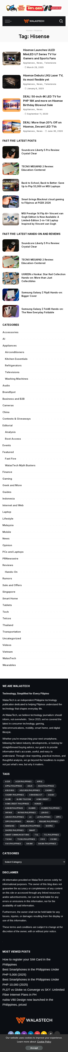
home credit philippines (17, 804)
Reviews (7, 565)
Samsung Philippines (30, 826)
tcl (36, 835)
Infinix (8, 813)
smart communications (17, 835)
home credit (42, 799)
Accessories (10, 332)
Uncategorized (11, 638)
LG (30, 817)
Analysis (10, 432)
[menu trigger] (9, 21)
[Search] (61, 21)
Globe (8, 799)
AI (3, 338)
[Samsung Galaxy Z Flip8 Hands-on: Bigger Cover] (10, 295)
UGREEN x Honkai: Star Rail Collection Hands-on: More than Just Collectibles (43, 278)
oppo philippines (13, 821)
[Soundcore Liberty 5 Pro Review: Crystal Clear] (10, 152)
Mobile (6, 531)
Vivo (42, 839)
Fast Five (10, 458)
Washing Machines (16, 378)
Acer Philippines (23, 781)
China (5, 412)
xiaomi (29, 844)
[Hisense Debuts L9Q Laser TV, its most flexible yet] (11, 82)
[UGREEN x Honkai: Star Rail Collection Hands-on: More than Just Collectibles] (10, 278)
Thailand (7, 625)
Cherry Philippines (14, 795)
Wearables (9, 665)
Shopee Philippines (14, 830)
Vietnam (7, 651)
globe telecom (24, 799)
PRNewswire (10, 558)
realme (30, 821)
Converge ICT (35, 795)
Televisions (50, 63)
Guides (6, 492)
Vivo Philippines (13, 844)
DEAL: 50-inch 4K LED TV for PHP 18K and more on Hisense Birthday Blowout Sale (43, 100)
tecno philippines (26, 839)
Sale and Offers (12, 585)
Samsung (9, 826)
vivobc (53, 839)
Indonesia (8, 498)
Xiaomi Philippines (47, 844)
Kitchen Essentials (16, 358)
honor (37, 804)
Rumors (7, 578)
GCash (51, 795)
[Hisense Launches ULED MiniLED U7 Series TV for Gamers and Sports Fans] (11, 58)
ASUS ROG (9, 790)
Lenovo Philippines (14, 817)
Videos (6, 645)
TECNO (8, 839)
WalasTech (9, 658)
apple (39, 781)
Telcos (6, 618)
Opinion (7, 545)
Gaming (7, 478)
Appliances (29, 63)
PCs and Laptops (13, 551)
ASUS (30, 786)
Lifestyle (7, 518)
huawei (32, 808)
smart (32, 830)
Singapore (8, 591)
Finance (7, 471)
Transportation (11, 631)
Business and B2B (13, 398)
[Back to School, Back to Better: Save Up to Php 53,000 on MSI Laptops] (10, 185)
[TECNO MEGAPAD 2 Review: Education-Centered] (10, 169)
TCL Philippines (51, 835)
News (40, 63)
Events (6, 445)
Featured (8, 452)
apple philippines (13, 786)
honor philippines (14, 808)
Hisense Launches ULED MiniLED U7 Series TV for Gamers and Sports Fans (39, 54)
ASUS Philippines (46, 786)
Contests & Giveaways (16, 418)
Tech (5, 611)
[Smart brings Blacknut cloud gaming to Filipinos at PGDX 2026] (10, 201)
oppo (58, 817)
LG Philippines (43, 817)
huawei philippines (50, 808)
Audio (6, 385)
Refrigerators (13, 365)
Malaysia (8, 525)
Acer (7, 781)
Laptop (6, 511)
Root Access (13, 438)
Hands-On (11, 571)
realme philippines (48, 821)
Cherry (48, 790)
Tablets (7, 605)
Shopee (49, 826)
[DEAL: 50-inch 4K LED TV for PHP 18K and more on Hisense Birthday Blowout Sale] (11, 105)
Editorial (7, 425)
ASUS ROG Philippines (30, 790)
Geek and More (12, 485)
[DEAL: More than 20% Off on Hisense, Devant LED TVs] (11, 126)
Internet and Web (13, 505)
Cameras (8, 405)
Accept (34, 1048)
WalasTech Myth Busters (20, 465)
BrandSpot (9, 392)
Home (29, 30)
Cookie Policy (44, 1041)
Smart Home (10, 598)
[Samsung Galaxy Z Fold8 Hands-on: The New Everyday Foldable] (10, 311)
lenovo (44, 813)
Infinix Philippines (27, 813)
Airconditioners (14, 352)
